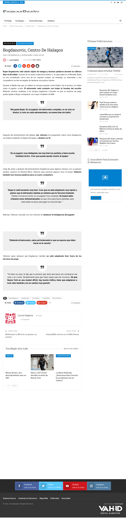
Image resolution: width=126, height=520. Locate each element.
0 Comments (75, 66)
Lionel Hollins (46, 298)
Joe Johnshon (35, 298)
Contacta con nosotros (27, 498)
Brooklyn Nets (9, 43)
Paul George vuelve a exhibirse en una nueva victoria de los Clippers (109, 104)
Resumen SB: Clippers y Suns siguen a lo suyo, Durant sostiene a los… (109, 92)
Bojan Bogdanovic (14, 298)
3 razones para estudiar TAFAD (103, 70)
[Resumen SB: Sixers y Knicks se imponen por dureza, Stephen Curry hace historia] (92, 141)
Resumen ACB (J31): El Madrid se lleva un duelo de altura (111, 129)
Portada (8, 21)
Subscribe (96, 198)
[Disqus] (42, 436)
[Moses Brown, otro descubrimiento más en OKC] (17, 362)
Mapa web (44, 498)
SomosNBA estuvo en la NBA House (62, 334)
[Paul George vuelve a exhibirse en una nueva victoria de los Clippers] (92, 105)
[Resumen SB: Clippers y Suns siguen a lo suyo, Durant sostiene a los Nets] (92, 93)
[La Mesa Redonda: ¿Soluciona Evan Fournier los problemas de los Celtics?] (67, 362)
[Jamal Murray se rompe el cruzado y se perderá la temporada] (92, 117)
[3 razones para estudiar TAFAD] (105, 57)
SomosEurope (35, 21)
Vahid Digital (118, 504)
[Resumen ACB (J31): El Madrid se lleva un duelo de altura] (92, 129)
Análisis (51, 21)
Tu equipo (19, 21)
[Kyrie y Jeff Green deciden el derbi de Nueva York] (42, 362)
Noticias (91, 48)
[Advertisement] (94, 11)
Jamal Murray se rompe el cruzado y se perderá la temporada (110, 117)
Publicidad (54, 498)
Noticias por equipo (25, 43)
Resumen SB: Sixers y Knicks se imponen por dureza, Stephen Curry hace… (111, 141)
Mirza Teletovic (57, 298)
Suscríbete (66, 498)
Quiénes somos (9, 498)
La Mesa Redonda (63, 356)
